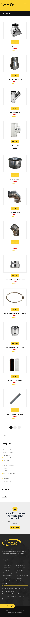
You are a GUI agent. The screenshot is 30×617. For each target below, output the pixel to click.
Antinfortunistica (7, 470)
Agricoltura (6, 478)
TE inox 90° (15, 146)
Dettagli (15, 42)
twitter (12, 606)
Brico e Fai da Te (7, 463)
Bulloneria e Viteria (8, 457)
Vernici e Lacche (7, 450)
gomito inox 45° (15, 246)
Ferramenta (6, 460)
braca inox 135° (15, 112)
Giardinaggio (6, 455)
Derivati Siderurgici (8, 465)
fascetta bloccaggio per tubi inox (15, 313)
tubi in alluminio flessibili (15, 414)
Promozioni (6, 484)
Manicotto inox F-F (15, 179)
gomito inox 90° (15, 212)
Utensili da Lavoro (8, 452)
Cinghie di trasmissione (9, 473)
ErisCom (23, 610)
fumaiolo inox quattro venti (15, 347)
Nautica (5, 476)
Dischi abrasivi (7, 481)
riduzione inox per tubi (15, 79)
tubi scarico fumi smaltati (15, 380)
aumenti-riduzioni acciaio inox (15, 279)
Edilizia (5, 468)
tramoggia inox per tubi (15, 46)
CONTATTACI (15, 527)
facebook (7, 606)
